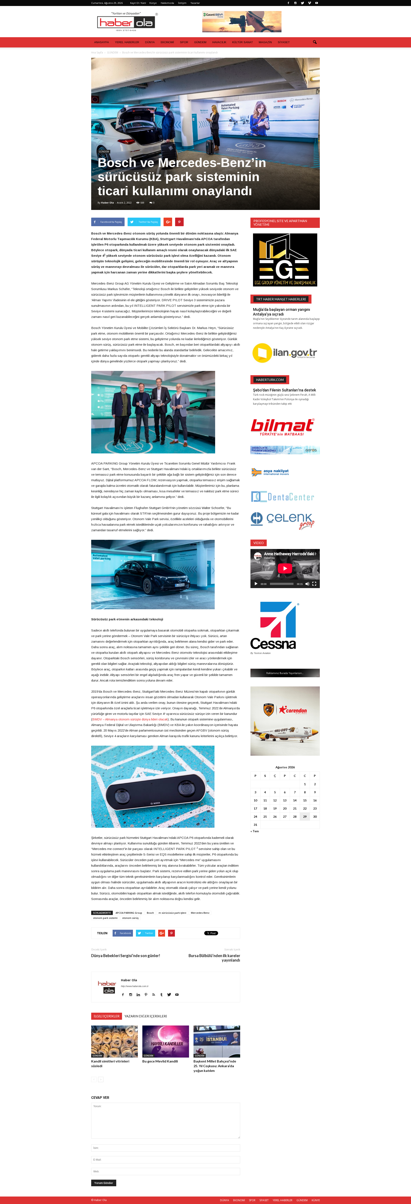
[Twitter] (302, 3)
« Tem (254, 831)
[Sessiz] (307, 584)
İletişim (182, 2)
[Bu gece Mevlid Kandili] (165, 1041)
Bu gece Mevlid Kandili (160, 1061)
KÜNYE (316, 1200)
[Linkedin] (139, 995)
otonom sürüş (130, 917)
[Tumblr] (163, 995)
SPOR (184, 42)
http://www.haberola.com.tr (135, 986)
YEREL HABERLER (127, 42)
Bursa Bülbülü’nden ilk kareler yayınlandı (214, 957)
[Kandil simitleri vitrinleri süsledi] (114, 1041)
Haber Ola (107, 202)
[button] (315, 42)
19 (275, 808)
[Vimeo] (309, 3)
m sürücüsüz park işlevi (172, 912)
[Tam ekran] (314, 584)
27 (284, 816)
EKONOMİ (167, 42)
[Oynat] (256, 584)
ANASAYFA (101, 42)
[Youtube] (316, 3)
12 (275, 800)
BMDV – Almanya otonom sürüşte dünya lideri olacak (130, 719)
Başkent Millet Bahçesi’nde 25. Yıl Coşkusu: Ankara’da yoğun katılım (215, 1066)
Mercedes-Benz (200, 912)
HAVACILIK (219, 42)
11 (265, 800)
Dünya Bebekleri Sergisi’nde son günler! (125, 955)
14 (294, 800)
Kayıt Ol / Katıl (138, 2)
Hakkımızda (167, 2)
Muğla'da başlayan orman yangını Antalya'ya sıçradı (281, 311)
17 (255, 808)
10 (255, 800)
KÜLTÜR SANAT (242, 42)
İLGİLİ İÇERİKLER (106, 1016)
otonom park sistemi (105, 917)
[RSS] (155, 995)
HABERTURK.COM (270, 380)
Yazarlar (195, 2)
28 (294, 816)
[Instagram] (295, 3)
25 (265, 816)
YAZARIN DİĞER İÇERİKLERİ (146, 1016)
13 (284, 800)
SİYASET (284, 42)
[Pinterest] (147, 995)
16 (315, 800)
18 (265, 808)
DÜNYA (150, 42)
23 (315, 808)
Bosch (150, 912)
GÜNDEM (200, 42)
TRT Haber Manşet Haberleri (281, 299)
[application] (285, 568)
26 (275, 816)
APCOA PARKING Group (129, 912)
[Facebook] (288, 3)
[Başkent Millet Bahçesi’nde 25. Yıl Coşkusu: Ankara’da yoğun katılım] (217, 1041)
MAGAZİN (265, 42)
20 (284, 808)
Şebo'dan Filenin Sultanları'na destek (284, 390)
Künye (153, 2)
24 (255, 816)
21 (294, 808)
